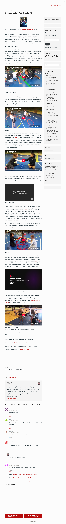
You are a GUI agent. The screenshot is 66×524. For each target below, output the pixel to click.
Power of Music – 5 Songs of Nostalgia (14, 516)
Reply (10, 416)
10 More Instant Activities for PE (26, 29)
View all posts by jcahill (11, 398)
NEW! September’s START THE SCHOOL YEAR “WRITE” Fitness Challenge (52, 117)
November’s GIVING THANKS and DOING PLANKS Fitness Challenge (52, 109)
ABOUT (46, 5)
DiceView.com (11, 464)
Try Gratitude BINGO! (49, 173)
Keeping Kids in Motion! (24, 349)
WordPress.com (32, 521)
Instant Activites (12, 377)
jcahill (14, 10)
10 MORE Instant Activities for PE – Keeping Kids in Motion (25, 474)
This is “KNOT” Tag (49, 175)
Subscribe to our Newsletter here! (52, 19)
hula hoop (15, 98)
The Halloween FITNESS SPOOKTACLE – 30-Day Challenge (51, 127)
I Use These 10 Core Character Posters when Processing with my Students (52, 179)
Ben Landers (11, 431)
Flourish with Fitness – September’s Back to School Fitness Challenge (52, 105)
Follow (47, 44)
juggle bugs (19, 263)
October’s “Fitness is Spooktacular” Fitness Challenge (51, 85)
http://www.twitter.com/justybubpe (21, 343)
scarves (36, 261)
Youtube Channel (8, 353)
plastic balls (16, 137)
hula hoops (25, 209)
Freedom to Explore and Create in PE (33, 516)
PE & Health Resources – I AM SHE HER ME (22, 477)
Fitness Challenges (55, 5)
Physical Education (22, 10)
